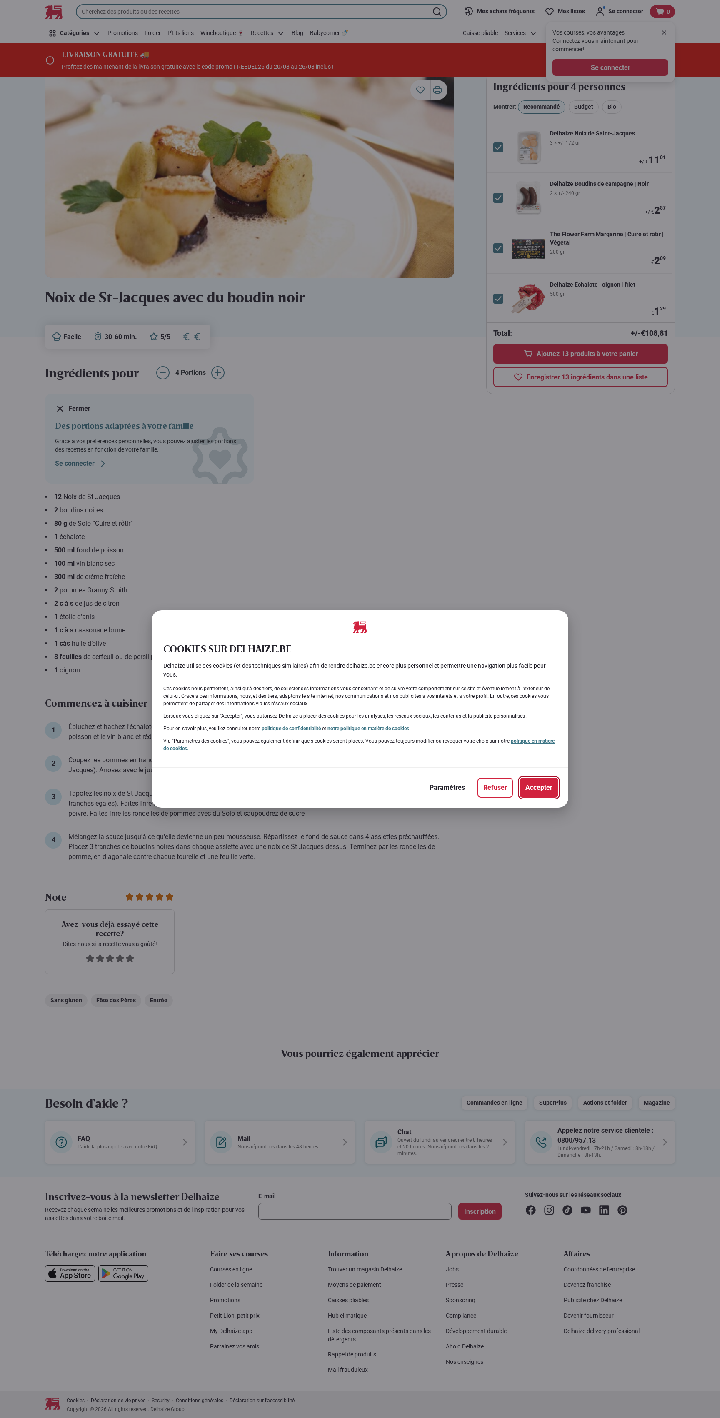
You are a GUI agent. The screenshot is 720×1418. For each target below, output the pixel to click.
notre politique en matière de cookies (368, 728)
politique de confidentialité (291, 728)
